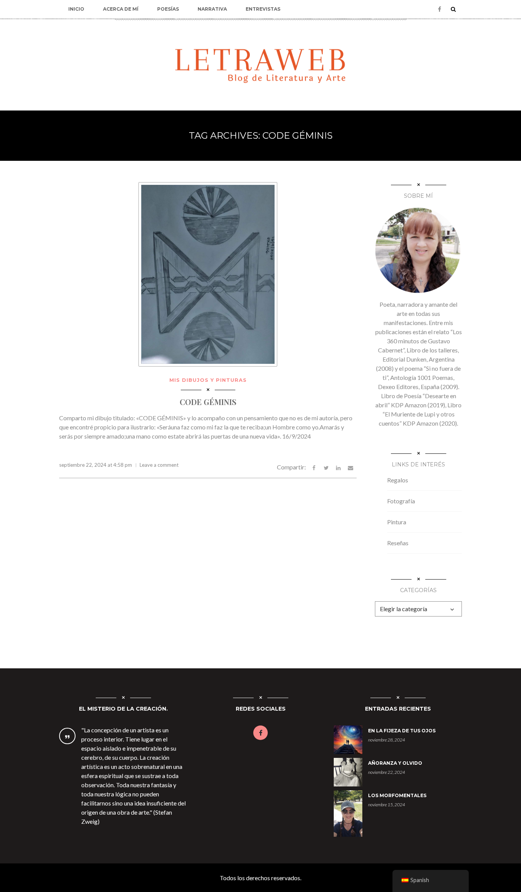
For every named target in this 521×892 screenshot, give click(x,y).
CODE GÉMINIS (208, 402)
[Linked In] (338, 467)
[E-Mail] (350, 467)
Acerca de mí (120, 9)
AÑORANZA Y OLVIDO (395, 763)
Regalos (397, 480)
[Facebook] (439, 9)
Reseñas (397, 542)
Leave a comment (159, 465)
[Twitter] (326, 467)
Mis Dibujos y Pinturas (208, 380)
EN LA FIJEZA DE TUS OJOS (402, 730)
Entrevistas (263, 9)
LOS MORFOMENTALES (397, 795)
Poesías (168, 9)
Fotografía (401, 500)
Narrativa (212, 9)
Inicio (76, 9)
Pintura (396, 521)
